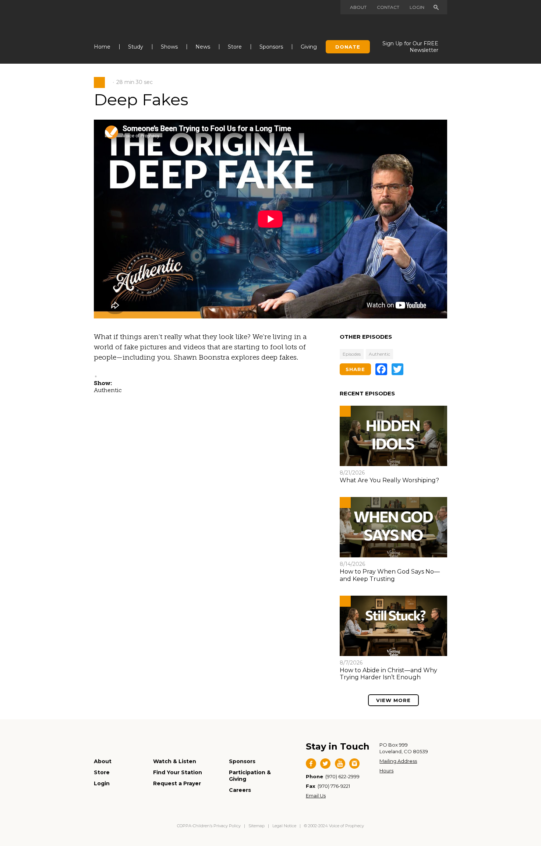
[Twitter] (397, 369)
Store (235, 46)
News (202, 46)
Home (102, 46)
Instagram (354, 763)
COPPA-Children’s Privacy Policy (209, 825)
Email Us (316, 796)
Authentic (379, 354)
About (358, 7)
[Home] (131, 18)
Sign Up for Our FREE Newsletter (410, 46)
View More (393, 700)
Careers (240, 790)
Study (135, 46)
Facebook (311, 763)
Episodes (352, 354)
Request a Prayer (177, 783)
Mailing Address (398, 761)
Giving (309, 46)
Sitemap (256, 825)
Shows (169, 46)
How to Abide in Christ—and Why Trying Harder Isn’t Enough (388, 674)
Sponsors (271, 46)
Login (417, 7)
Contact (388, 7)
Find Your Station (177, 772)
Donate (347, 47)
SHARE (355, 369)
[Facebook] (381, 369)
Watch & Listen (174, 761)
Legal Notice (284, 825)
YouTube (340, 763)
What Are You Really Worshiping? (389, 480)
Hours (386, 770)
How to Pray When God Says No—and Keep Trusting (390, 575)
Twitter (325, 763)
